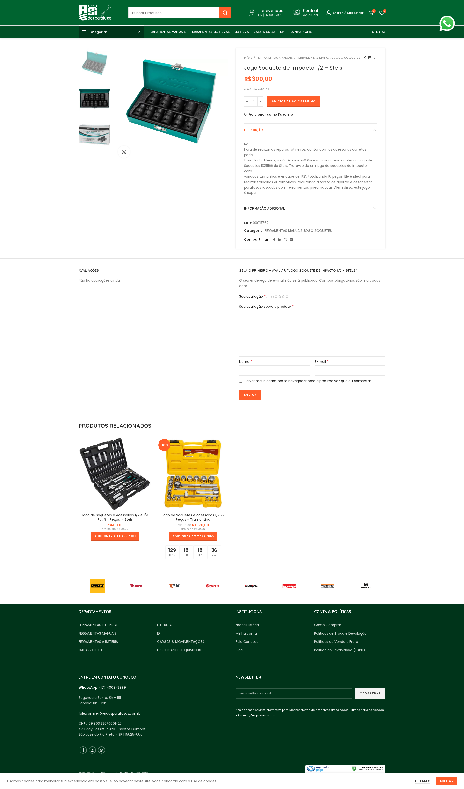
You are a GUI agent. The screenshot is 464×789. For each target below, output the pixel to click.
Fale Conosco (247, 641)
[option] (95, 64)
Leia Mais (422, 781)
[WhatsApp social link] (285, 239)
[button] (115, 536)
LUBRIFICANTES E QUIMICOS (179, 650)
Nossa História (247, 625)
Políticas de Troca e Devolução (340, 633)
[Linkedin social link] (280, 239)
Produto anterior (364, 57)
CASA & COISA (90, 650)
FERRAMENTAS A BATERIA (98, 641)
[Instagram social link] (92, 750)
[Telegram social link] (291, 239)
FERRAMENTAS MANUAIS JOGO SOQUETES (329, 57)
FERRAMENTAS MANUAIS (275, 57)
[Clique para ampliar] (124, 152)
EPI (159, 633)
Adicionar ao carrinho (294, 101)
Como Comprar (327, 625)
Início (248, 57)
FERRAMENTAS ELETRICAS (98, 625)
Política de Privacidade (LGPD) (339, 650)
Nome (245, 361)
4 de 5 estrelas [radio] (283, 296)
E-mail (322, 361)
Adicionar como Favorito (271, 114)
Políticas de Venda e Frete (336, 641)
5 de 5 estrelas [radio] (287, 296)
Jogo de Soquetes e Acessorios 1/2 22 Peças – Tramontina (193, 517)
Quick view (148, 445)
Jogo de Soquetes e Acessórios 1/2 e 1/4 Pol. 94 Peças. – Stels (115, 517)
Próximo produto (374, 57)
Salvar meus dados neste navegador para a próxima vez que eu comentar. (308, 381)
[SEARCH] (225, 12)
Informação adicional (264, 208)
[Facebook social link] (274, 239)
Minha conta (246, 633)
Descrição (253, 130)
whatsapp (447, 18)
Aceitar (446, 781)
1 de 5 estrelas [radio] (272, 296)
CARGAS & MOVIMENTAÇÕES (180, 641)
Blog (239, 650)
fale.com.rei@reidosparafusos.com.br (110, 713)
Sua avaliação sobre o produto (266, 306)
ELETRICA (164, 625)
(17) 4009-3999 (112, 687)
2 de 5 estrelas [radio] (276, 296)
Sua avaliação (252, 296)
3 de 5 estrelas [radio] (280, 296)
